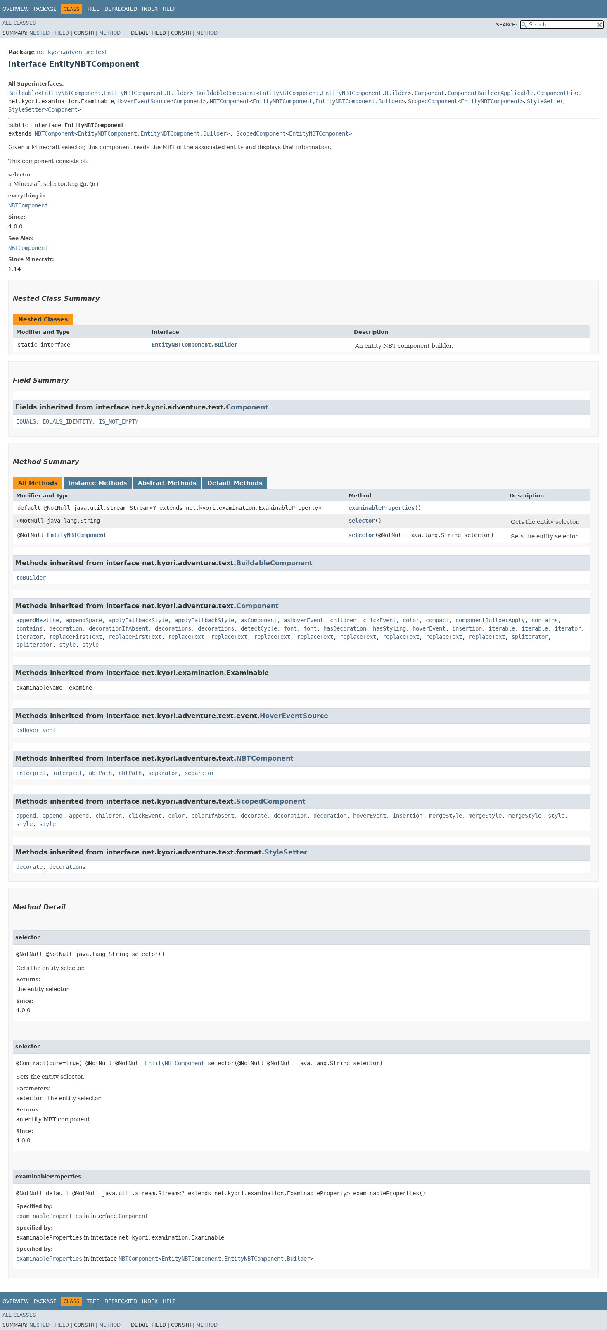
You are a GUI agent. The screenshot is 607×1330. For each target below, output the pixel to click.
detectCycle (259, 628)
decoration (65, 628)
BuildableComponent (226, 93)
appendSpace (84, 620)
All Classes (19, 23)
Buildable (23, 93)
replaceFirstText (75, 636)
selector (362, 520)
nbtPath (100, 773)
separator (163, 773)
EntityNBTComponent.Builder (147, 93)
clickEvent (379, 620)
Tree (93, 9)
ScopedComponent (433, 101)
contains (544, 620)
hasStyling (389, 628)
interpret (31, 773)
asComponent (259, 620)
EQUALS (26, 421)
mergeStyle (445, 815)
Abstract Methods (167, 483)
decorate (254, 815)
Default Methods (234, 483)
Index (150, 9)
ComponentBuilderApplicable (490, 93)
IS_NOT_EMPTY (118, 421)
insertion (467, 628)
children (343, 620)
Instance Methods (98, 483)
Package (45, 9)
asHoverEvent (303, 620)
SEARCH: (506, 25)
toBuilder (31, 577)
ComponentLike (558, 93)
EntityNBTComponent (71, 93)
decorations (173, 628)
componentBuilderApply (490, 620)
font (290, 628)
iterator (568, 628)
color (411, 620)
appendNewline (37, 620)
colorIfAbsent (212, 815)
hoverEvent (429, 628)
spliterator (530, 636)
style (67, 644)
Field (62, 33)
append (26, 815)
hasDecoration (344, 628)
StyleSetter (26, 109)
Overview (15, 9)
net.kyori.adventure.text (72, 52)
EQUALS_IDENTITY (67, 421)
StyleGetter (545, 101)
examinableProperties (382, 507)
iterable (501, 628)
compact (437, 620)
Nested (39, 33)
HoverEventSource (143, 101)
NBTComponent (229, 101)
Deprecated (120, 9)
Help (169, 9)
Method (110, 33)
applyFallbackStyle (138, 620)
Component (429, 93)
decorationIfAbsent (118, 628)
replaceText (186, 636)
